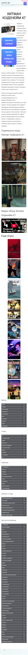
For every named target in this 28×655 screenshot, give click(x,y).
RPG (13, 416)
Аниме (13, 440)
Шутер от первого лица (13, 620)
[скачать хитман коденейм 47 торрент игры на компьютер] (14, 149)
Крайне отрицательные (13, 515)
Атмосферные (13, 467)
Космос (13, 546)
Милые (13, 450)
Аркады (13, 596)
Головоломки (13, 589)
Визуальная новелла (13, 603)
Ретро (13, 479)
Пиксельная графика (13, 445)
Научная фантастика (13, 476)
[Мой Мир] (9, 66)
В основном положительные (13, 503)
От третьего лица (13, 447)
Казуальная (13, 411)
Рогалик (13, 548)
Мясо (13, 632)
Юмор (13, 483)
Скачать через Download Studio (9, 57)
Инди (13, 404)
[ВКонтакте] (5, 66)
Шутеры (13, 421)
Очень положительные (13, 498)
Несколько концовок (13, 539)
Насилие (13, 622)
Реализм (13, 452)
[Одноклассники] (7, 66)
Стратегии (13, 418)
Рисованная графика (13, 560)
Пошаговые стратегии (13, 641)
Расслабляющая (13, 488)
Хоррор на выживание (13, 558)
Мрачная (13, 625)
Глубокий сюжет (13, 584)
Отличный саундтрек (13, 608)
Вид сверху (13, 579)
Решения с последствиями (13, 601)
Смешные (13, 474)
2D (13, 435)
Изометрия (13, 572)
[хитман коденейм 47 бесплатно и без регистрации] (14, 172)
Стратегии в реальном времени (13, 574)
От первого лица (13, 438)
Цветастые (13, 443)
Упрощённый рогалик (13, 551)
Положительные (13, 505)
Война (13, 562)
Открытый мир (13, 610)
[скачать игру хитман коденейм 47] (14, 196)
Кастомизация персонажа (13, 541)
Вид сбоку (13, 531)
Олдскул (13, 627)
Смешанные (13, 500)
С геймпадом (13, 524)
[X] (11, 66)
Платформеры (13, 586)
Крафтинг (13, 565)
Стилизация (13, 454)
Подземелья (13, 577)
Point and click (13, 639)
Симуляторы (13, 414)
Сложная (13, 617)
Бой (13, 529)
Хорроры (13, 471)
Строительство (13, 536)
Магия (13, 567)
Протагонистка (13, 605)
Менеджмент (13, 582)
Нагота (13, 598)
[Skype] (13, 66)
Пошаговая (13, 570)
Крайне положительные (13, 507)
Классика (13, 553)
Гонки (13, 423)
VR (13, 457)
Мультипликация (13, 527)
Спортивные (13, 426)
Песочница (13, 629)
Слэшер (13, 555)
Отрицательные (13, 512)
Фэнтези (13, 469)
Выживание (13, 481)
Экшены (13, 406)
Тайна (13, 634)
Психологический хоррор (13, 636)
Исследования (13, 594)
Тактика (13, 615)
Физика (13, 543)
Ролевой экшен (13, 534)
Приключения (13, 409)
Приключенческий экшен (13, 613)
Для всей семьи (13, 486)
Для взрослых (13, 591)
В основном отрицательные (13, 510)
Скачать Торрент (9, 42)
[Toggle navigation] (25, 3)
